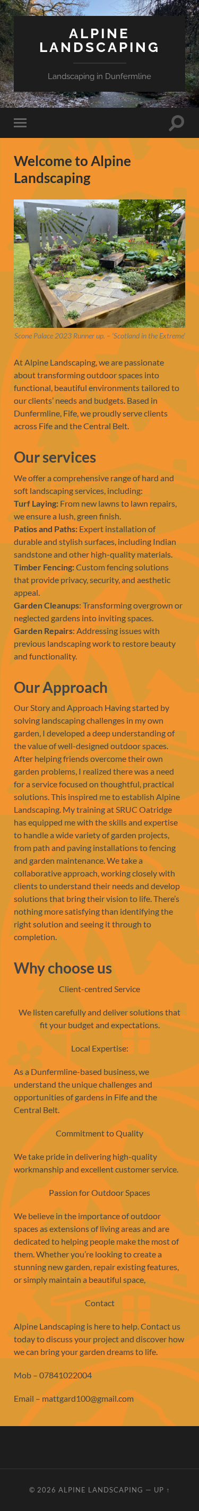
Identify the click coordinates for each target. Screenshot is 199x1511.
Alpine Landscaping (99, 40)
